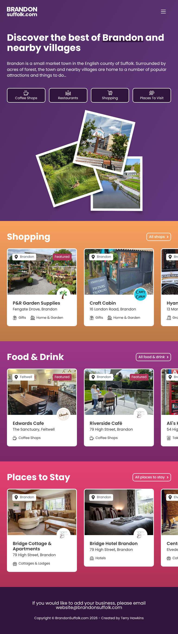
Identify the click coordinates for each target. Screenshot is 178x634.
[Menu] (163, 11)
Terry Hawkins (132, 618)
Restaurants (68, 98)
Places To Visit (152, 98)
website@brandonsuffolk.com (89, 607)
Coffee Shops (26, 98)
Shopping (110, 98)
